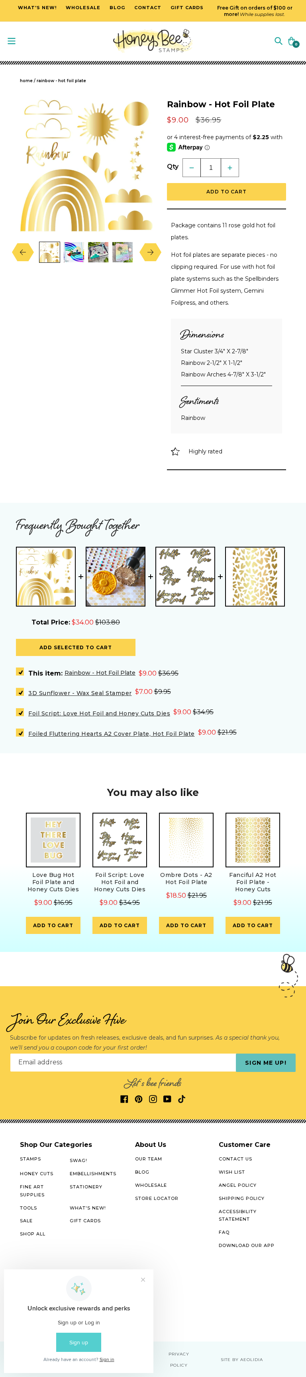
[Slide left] (28, 252)
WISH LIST (232, 1172)
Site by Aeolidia (242, 1359)
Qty (172, 166)
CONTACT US (235, 1159)
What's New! (88, 1208)
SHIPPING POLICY (242, 1198)
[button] (278, 40)
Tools (28, 1208)
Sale (26, 1220)
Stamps (30, 1159)
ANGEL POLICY (238, 1185)
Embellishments (93, 1173)
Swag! (78, 1160)
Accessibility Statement (238, 1215)
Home (26, 80)
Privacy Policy (179, 1359)
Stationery (86, 1187)
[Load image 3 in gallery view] (98, 252)
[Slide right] (144, 252)
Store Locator (156, 1198)
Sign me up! (265, 1062)
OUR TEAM (148, 1159)
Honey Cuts (36, 1173)
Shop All (32, 1234)
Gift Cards (85, 1220)
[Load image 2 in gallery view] (74, 252)
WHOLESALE (151, 1185)
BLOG (142, 1172)
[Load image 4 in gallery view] (122, 252)
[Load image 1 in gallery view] (49, 252)
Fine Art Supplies (32, 1191)
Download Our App (247, 1245)
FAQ (224, 1232)
